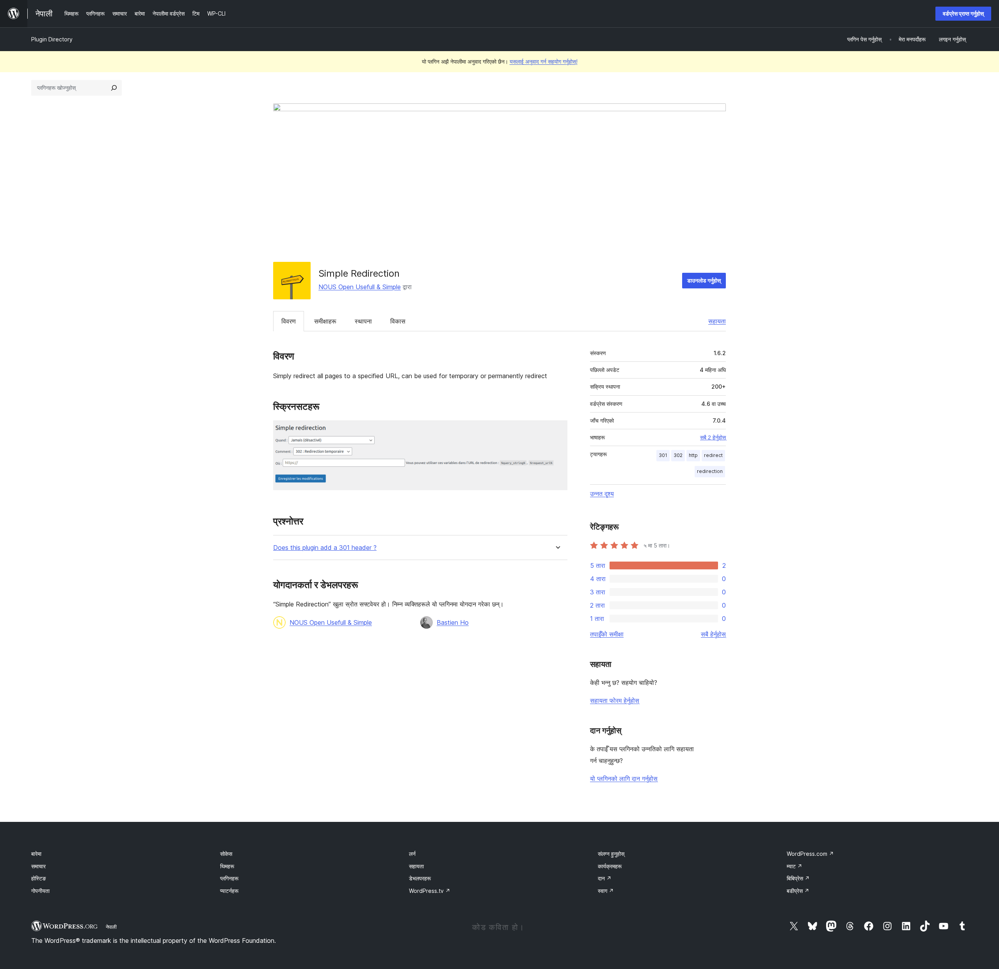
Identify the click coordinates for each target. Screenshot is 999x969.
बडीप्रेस (798, 890)
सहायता (717, 321)
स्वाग (606, 890)
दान (604, 878)
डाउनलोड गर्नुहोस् (704, 280)
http (693, 455)
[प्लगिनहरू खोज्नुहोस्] (114, 88)
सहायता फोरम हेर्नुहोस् (614, 700)
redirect (713, 455)
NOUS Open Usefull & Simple (359, 287)
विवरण (288, 321)
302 (678, 455)
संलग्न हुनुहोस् (611, 853)
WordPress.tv (429, 890)
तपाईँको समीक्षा (607, 634)
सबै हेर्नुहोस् (713, 634)
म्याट (794, 866)
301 (663, 455)
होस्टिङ (38, 878)
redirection (710, 471)
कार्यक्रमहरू (610, 866)
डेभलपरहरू (420, 878)
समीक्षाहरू (325, 321)
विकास (397, 321)
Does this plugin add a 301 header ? (325, 547)
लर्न (412, 853)
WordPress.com (810, 853)
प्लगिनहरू (229, 878)
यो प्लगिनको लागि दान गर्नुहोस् (624, 778)
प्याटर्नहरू (229, 890)
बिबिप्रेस (798, 878)
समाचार (38, 866)
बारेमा (36, 853)
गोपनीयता (40, 890)
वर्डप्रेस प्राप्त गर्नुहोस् (963, 13)
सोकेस (226, 853)
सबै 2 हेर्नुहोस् (713, 437)
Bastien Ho (453, 622)
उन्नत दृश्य (602, 494)
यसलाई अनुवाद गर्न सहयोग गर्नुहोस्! (544, 61)
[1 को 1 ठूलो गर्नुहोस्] (557, 431)
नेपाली (111, 927)
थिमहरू (227, 866)
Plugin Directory (52, 39)
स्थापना (363, 321)
